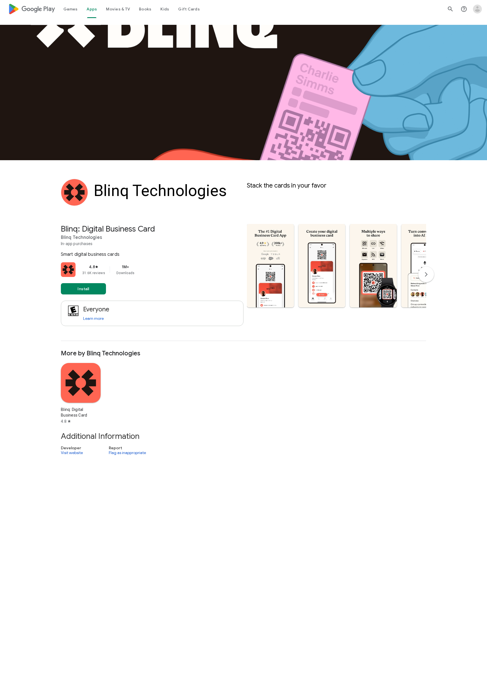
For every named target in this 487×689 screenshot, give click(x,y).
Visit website (72, 452)
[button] (270, 265)
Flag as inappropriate (127, 452)
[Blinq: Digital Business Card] (243, 282)
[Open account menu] (477, 9)
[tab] (70, 9)
